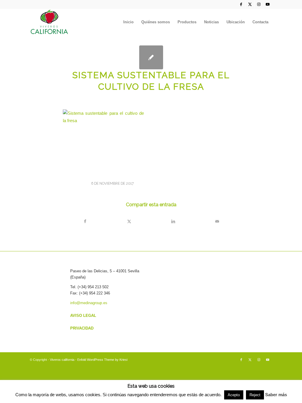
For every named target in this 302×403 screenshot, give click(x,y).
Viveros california (62, 359)
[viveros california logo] (49, 22)
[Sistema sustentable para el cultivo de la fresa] (151, 57)
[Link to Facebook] (241, 4)
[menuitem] (128, 22)
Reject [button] (255, 395)
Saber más (276, 394)
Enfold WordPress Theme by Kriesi (102, 359)
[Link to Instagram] (259, 4)
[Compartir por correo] (217, 221)
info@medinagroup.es (88, 303)
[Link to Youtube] (267, 4)
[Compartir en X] (129, 221)
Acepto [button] (234, 395)
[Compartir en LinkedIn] (173, 221)
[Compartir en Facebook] (85, 221)
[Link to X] (250, 4)
